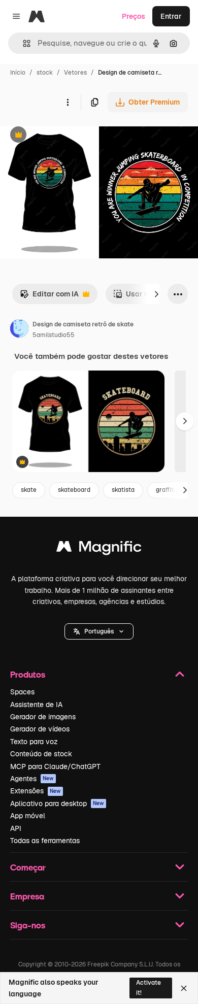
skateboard (74, 490)
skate (29, 490)
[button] (99, 631)
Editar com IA (49, 296)
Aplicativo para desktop (57, 803)
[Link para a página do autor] (19, 330)
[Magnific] (99, 549)
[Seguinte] (156, 294)
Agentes (32, 778)
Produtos (27, 674)
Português (99, 631)
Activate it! (148, 987)
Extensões (35, 790)
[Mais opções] (67, 102)
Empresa (27, 896)
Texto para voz (34, 741)
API (15, 828)
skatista (123, 490)
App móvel (27, 815)
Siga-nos (27, 925)
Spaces (22, 691)
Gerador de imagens (43, 716)
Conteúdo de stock (41, 753)
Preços (133, 16)
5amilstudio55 (53, 335)
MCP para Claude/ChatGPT (55, 766)
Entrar (171, 16)
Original (65, 136)
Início (17, 73)
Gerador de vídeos (40, 728)
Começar (28, 867)
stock (45, 73)
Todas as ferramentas (45, 840)
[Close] (183, 988)
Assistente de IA (36, 704)
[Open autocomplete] (23, 43)
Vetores (75, 73)
